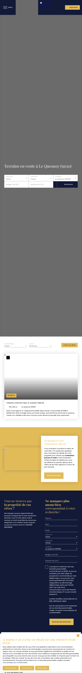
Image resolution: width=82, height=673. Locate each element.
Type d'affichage (9, 344)
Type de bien (33, 176)
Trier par (31, 344)
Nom (47, 524)
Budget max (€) (12, 184)
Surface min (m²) (37, 184)
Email (47, 530)
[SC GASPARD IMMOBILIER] (47, 7)
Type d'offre (9, 176)
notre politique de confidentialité (15, 662)
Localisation (58, 176)
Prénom (48, 518)
